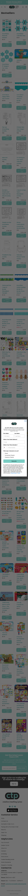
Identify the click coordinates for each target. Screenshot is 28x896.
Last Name (17, 433)
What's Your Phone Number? (10, 445)
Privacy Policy (14, 473)
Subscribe (14, 461)
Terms (19, 473)
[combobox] (5, 447)
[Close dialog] (25, 421)
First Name (6, 433)
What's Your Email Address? (10, 439)
